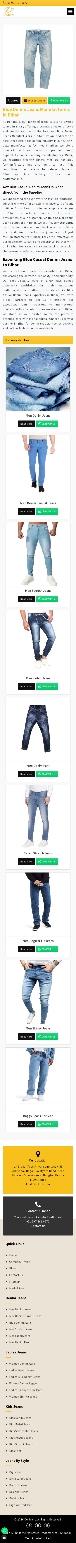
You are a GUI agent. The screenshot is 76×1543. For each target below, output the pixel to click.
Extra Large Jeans (20, 1478)
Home (13, 1255)
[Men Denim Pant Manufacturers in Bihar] (38, 729)
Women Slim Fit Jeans (23, 1396)
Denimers (30, 1519)
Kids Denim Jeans (20, 1417)
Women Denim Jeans (22, 1363)
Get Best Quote (36, 100)
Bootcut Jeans (18, 1485)
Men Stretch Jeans (20, 1329)
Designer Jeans (18, 1491)
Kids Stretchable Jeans (23, 1431)
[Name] (70, 11)
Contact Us (38, 1226)
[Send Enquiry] (38, 60)
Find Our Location (38, 1184)
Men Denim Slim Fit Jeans (25, 1316)
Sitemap (14, 1281)
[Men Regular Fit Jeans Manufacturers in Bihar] (38, 905)
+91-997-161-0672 (16, 3)
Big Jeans (15, 1472)
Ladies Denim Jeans (21, 1370)
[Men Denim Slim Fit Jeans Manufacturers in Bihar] (38, 467)
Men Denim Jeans (20, 1309)
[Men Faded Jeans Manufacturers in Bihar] (38, 642)
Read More (26, 423)
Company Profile (19, 1261)
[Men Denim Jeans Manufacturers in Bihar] (38, 379)
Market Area (16, 1288)
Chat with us (61, 100)
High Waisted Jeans (21, 1505)
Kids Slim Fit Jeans (21, 1444)
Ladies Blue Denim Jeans (24, 1376)
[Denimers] (9, 11)
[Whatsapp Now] (4, 1530)
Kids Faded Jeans (20, 1424)
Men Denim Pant (19, 1342)
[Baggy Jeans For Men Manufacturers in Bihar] (38, 1080)
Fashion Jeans (18, 1498)
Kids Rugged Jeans (21, 1437)
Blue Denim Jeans (20, 1322)
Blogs (13, 1268)
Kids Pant (15, 1450)
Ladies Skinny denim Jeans (26, 1390)
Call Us (14, 100)
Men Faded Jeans (19, 1335)
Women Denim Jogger (23, 1383)
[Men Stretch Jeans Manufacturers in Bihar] (38, 554)
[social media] (29, 1525)
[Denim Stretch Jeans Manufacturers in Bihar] (38, 817)
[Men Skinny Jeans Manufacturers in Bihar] (38, 992)
